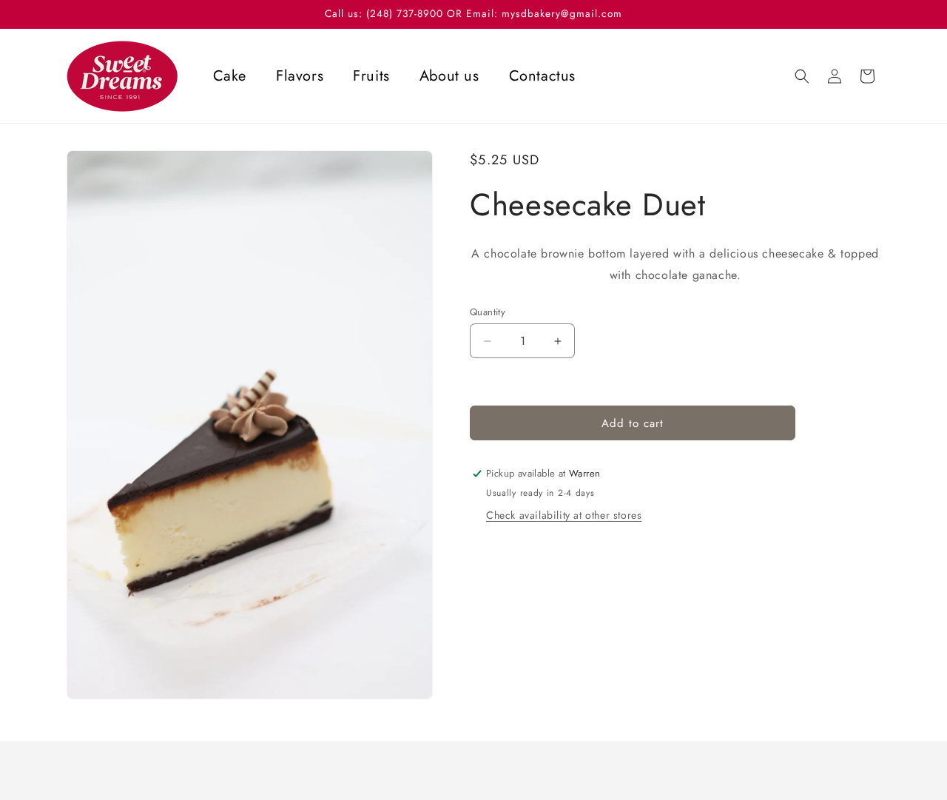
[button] (802, 76)
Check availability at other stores (563, 515)
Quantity (487, 312)
